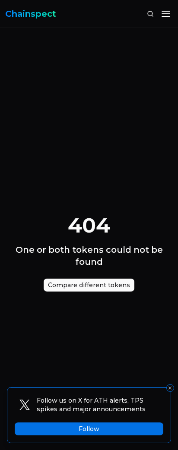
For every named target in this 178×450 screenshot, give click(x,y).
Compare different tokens (89, 285)
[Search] (150, 14)
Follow (89, 429)
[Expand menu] (166, 14)
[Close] (170, 388)
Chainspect (30, 14)
